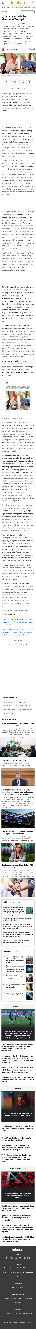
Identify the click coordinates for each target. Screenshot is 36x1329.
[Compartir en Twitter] (15, 82)
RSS (18, 1277)
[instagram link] (15, 1257)
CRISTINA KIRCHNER (25, 709)
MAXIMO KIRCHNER (8, 713)
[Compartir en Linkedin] (19, 82)
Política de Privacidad (25, 1313)
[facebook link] (7, 1257)
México (5, 1272)
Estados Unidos (27, 1268)
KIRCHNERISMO (7, 706)
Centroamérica (17, 1272)
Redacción (15, 1287)
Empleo (22, 1287)
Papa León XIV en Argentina (10, 7)
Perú (10, 1272)
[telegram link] (24, 1257)
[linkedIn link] (28, 1257)
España (19, 1268)
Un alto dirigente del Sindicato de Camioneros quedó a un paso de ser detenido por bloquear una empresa (17, 622)
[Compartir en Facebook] (11, 82)
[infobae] (18, 2)
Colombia (13, 1268)
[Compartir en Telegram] (23, 82)
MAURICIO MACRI (8, 702)
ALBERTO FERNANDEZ (9, 709)
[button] (3, 3)
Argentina (7, 1298)
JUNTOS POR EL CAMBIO (23, 706)
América (6, 1268)
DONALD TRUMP (21, 702)
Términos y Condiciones (11, 1313)
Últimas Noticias (28, 1272)
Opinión (4, 12)
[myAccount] (32, 2)
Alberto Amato (13, 49)
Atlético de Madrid (24, 7)
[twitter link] (11, 1257)
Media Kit (18, 1302)
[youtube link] (20, 1257)
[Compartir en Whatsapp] (6, 82)
